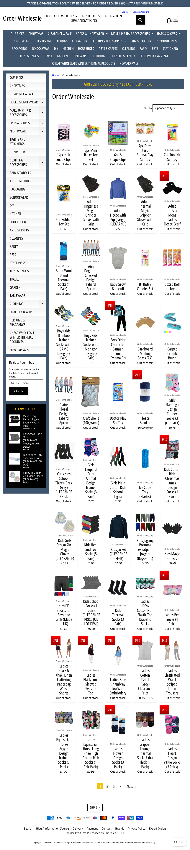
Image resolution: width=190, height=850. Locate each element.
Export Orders (157, 828)
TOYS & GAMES (29, 55)
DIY (56, 48)
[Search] (140, 20)
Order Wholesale (22, 18)
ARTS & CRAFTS (108, 48)
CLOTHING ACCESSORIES (109, 42)
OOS (122, 833)
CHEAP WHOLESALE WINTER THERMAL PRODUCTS (83, 63)
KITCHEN (68, 48)
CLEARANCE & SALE (60, 33)
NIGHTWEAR (24, 42)
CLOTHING (101, 56)
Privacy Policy (136, 828)
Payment (92, 828)
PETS (155, 48)
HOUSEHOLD (86, 48)
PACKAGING (19, 48)
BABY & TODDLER (140, 41)
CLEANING (128, 48)
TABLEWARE (79, 55)
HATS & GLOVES (169, 34)
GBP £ (93, 807)
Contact (107, 828)
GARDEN (62, 55)
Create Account (141, 12)
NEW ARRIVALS (128, 63)
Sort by (148, 108)
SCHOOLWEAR (41, 48)
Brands (119, 828)
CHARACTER (79, 41)
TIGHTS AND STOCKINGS (52, 41)
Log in (125, 12)
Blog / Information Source (52, 828)
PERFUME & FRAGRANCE (155, 55)
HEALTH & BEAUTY (123, 55)
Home (55, 75)
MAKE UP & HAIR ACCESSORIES (132, 34)
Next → (132, 786)
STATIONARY (170, 48)
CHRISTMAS (36, 33)
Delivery (78, 828)
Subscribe (19, 391)
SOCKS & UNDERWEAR (92, 34)
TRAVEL (48, 55)
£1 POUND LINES (166, 41)
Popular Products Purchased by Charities (90, 833)
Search (28, 828)
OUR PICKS (17, 33)
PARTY (144, 48)
